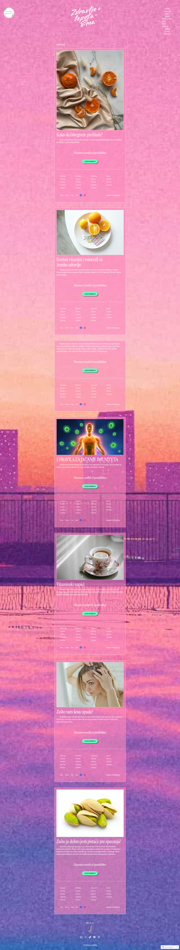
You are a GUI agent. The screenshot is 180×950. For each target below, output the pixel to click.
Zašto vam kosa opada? (74, 711)
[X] (85, 937)
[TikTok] (90, 937)
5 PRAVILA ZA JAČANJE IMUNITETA (87, 459)
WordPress (117, 195)
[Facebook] (81, 195)
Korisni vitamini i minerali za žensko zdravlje (79, 262)
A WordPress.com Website (90, 945)
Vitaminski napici (70, 584)
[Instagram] (84, 195)
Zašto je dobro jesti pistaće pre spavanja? (88, 841)
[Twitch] (81, 937)
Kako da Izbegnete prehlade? (79, 134)
